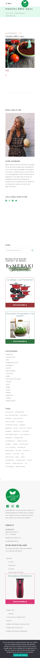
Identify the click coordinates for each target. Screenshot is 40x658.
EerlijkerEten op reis (12, 362)
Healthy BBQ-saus (19, 13)
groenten (18, 437)
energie (8, 428)
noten (18, 450)
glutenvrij (25, 434)
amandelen (19, 412)
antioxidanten (11, 415)
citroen (20, 421)
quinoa (8, 454)
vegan (8, 463)
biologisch (18, 418)
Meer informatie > (11, 186)
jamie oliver (22, 441)
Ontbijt (8, 387)
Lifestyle (8, 382)
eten (15, 428)
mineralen (9, 450)
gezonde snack (11, 434)
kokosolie (24, 444)
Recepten (9, 558)
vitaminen (9, 466)
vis (26, 463)
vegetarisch (17, 463)
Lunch (8, 384)
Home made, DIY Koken (13, 379)
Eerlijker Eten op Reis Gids (14, 628)
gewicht (17, 431)
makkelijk (22, 447)
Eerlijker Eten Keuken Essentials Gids (17, 624)
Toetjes (8, 398)
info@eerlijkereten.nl (11, 541)
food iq (22, 428)
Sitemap (11, 614)
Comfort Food (10, 357)
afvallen (9, 412)
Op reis (8, 390)
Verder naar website (20, 655)
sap (22, 454)
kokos (15, 444)
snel (17, 457)
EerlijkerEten (13, 33)
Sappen (8, 392)
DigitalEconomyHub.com (13, 538)
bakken (8, 418)
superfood (20, 460)
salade (16, 454)
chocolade (10, 421)
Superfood (9, 395)
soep (23, 457)
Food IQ (8, 368)
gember (8, 431)
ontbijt (26, 450)
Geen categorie (11, 371)
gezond (26, 431)
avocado (23, 415)
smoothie (9, 457)
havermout (10, 441)
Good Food (9, 373)
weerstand (20, 466)
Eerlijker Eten (10, 610)
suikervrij (9, 460)
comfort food (11, 425)
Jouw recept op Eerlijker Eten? (15, 617)
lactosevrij (10, 447)
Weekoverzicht (10, 401)
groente (9, 437)
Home (7, 13)
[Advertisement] (20, 222)
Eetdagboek (9, 365)
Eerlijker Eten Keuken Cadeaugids (16, 631)
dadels (23, 425)
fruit (29, 428)
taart (29, 460)
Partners (9, 621)
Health (8, 376)
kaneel (8, 444)
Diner (11, 13)
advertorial (9, 354)
